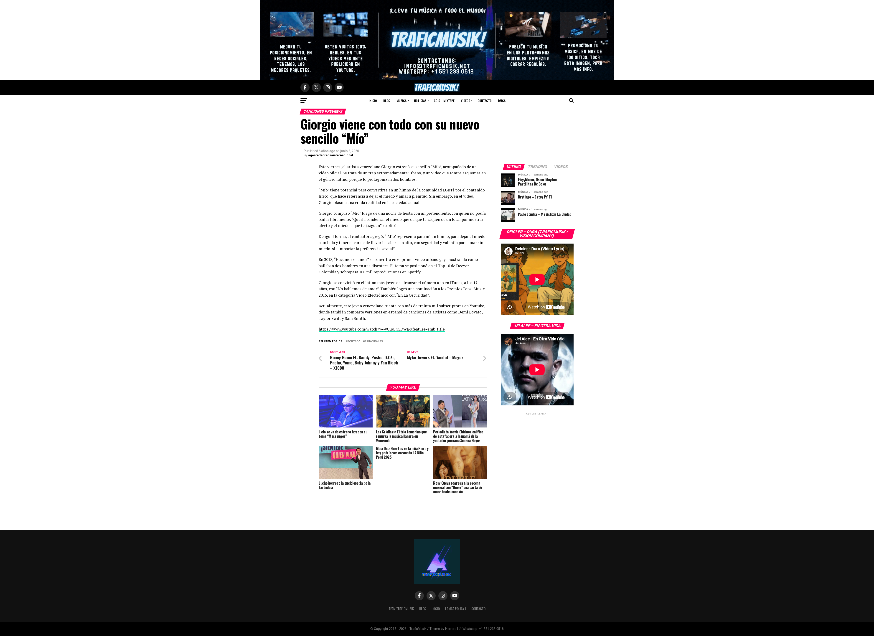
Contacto (485, 100)
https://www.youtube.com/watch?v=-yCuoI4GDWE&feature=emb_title (382, 329)
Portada (354, 341)
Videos (465, 100)
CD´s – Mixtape (444, 100)
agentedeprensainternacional (330, 155)
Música (401, 100)
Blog (386, 100)
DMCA (502, 100)
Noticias (420, 100)
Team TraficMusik (401, 608)
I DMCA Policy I (455, 608)
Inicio (373, 100)
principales (374, 341)
